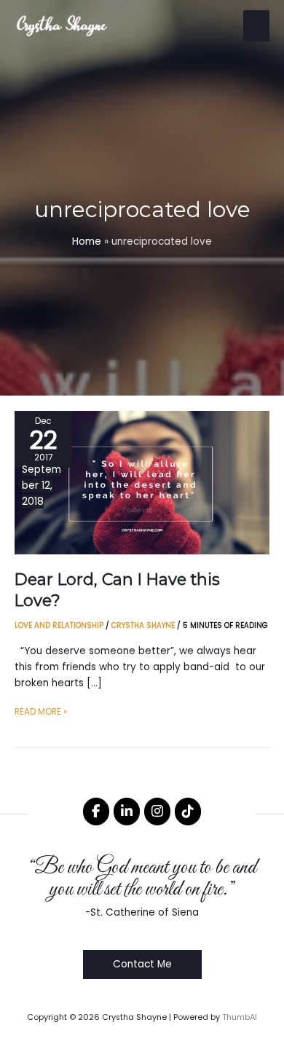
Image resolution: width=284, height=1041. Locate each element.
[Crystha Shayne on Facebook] (96, 811)
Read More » (41, 712)
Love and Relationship (59, 625)
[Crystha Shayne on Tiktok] (188, 811)
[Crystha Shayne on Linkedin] (127, 811)
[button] (142, 964)
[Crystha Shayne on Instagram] (157, 811)
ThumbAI (239, 1017)
